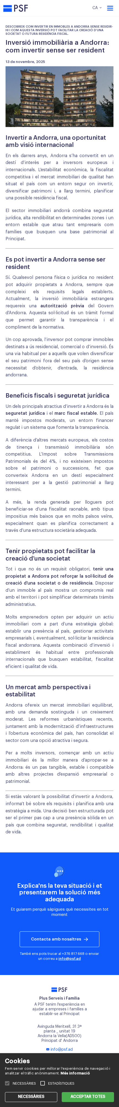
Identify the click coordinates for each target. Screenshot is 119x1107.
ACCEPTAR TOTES (88, 1097)
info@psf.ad (69, 958)
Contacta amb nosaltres (56, 939)
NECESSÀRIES (31, 1097)
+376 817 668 (73, 953)
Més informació (75, 1073)
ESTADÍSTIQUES (61, 1083)
